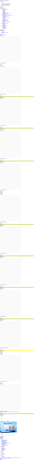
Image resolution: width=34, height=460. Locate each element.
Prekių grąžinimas (3, 443)
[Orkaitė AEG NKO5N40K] (10, 62)
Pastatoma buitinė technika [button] (4, 14)
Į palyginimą (1, 65)
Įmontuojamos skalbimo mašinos (6, 13)
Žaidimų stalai (4, 28)
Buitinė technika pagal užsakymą (6, 21)
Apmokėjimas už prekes (4, 441)
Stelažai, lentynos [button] (3, 23)
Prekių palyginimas (2, 34)
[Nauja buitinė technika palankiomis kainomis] (5, 5)
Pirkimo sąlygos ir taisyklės (4, 440)
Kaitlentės (4, 10)
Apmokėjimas (1, 437)
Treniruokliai (4, 27)
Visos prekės (3, 447)
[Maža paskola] (8, 432)
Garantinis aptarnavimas (4, 442)
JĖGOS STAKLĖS (5, 26)
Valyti (1, 436)
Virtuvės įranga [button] (3, 20)
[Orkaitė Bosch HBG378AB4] (10, 315)
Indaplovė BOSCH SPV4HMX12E (4, 347)
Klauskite (1, 383)
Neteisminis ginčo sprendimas (5, 445)
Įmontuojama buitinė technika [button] (5, 9)
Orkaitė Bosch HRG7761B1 (3, 125)
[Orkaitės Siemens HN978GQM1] (10, 410)
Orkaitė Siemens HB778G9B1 (3, 253)
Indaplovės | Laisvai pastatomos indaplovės (7, 15)
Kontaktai (8, 0)
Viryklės (4, 18)
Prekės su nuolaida (4, 448)
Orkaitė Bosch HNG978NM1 (3, 381)
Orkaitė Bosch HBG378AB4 (3, 316)
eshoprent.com (9, 458)
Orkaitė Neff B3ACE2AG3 (3, 158)
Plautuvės (4, 22)
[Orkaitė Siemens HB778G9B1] (10, 252)
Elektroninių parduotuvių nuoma (3, 458)
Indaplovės (4, 12)
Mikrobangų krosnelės (5, 19)
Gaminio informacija (2, 97)
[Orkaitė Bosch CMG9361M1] (10, 189)
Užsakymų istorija (3, 453)
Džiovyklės (4, 17)
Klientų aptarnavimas (3, 446)
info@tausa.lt (5, 0)
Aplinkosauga (3, 444)
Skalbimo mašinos (5, 16)
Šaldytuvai (4, 11)
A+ (0, 96)
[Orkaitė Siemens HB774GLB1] (10, 284)
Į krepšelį (1, 129)
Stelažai (4, 24)
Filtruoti (3, 436)
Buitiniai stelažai (4, 25)
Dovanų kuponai (3, 449)
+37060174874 (2, 0)
